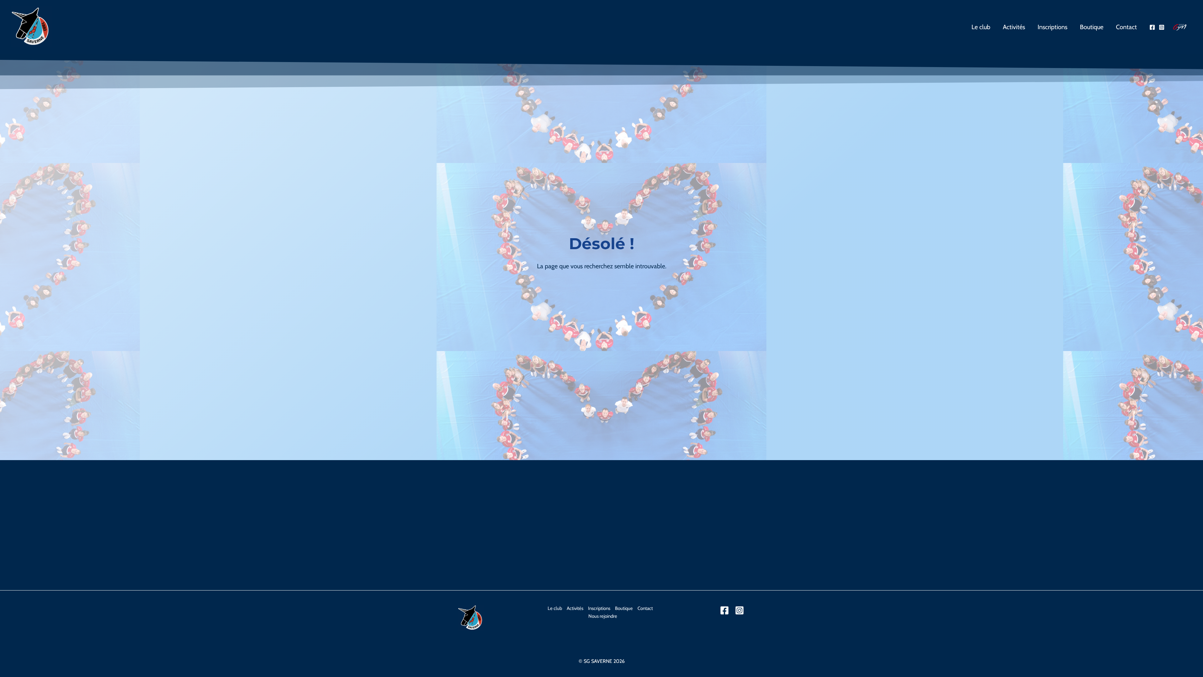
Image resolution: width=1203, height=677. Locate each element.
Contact (1126, 27)
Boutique (1091, 27)
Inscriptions (1052, 27)
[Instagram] (1161, 27)
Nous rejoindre (602, 616)
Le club (980, 27)
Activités (1014, 27)
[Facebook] (1152, 27)
